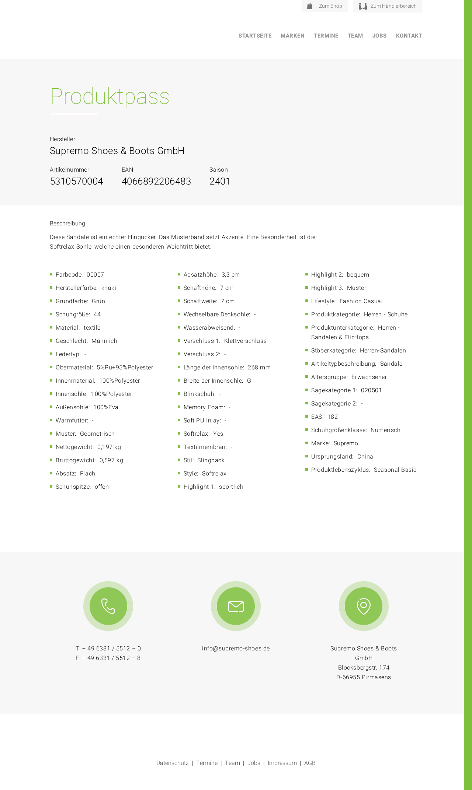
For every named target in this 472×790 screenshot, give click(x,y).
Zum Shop (330, 6)
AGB (310, 763)
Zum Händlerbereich (394, 6)
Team (355, 36)
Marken (293, 36)
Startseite (255, 36)
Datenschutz (172, 763)
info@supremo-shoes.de (236, 648)
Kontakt (409, 36)
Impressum (282, 763)
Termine (326, 36)
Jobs (379, 36)
